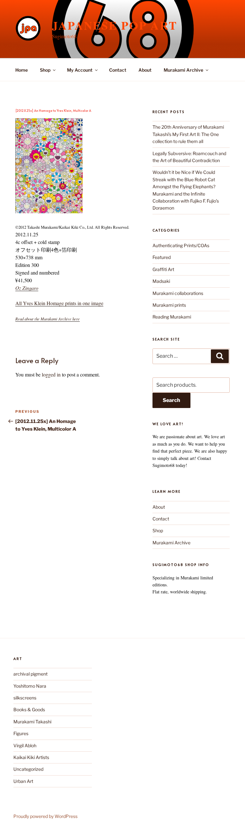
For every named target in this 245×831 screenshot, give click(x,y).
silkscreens (24, 697)
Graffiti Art (163, 269)
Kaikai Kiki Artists (31, 757)
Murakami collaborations (177, 293)
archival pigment (30, 674)
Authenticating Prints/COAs (180, 245)
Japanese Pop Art (114, 25)
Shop (45, 70)
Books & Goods (29, 709)
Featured (161, 257)
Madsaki (161, 281)
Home (21, 70)
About (145, 70)
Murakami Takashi (32, 721)
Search (171, 400)
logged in (51, 374)
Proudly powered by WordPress (45, 816)
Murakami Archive (183, 70)
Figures (20, 733)
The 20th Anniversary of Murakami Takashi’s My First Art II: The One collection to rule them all (188, 134)
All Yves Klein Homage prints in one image (59, 303)
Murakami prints (169, 305)
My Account (80, 70)
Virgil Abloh (24, 745)
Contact (117, 70)
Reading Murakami (171, 316)
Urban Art (23, 781)
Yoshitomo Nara (29, 686)
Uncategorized (28, 769)
